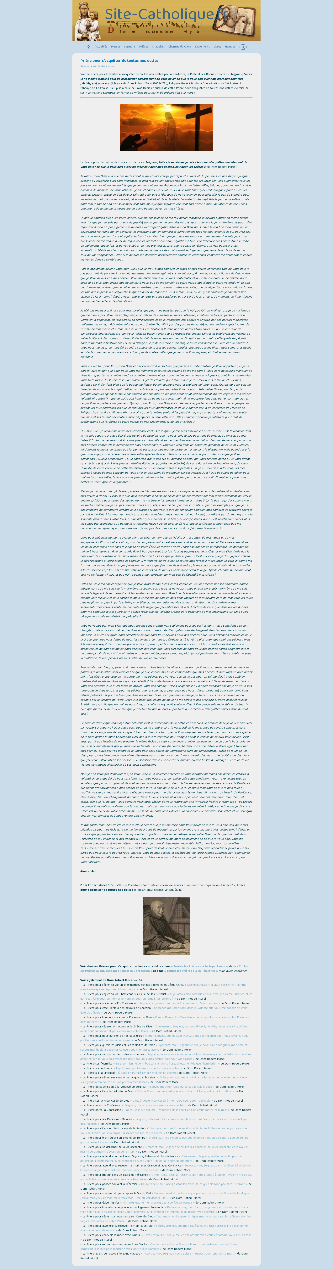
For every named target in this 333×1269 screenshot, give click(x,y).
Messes (115, 47)
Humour (230, 47)
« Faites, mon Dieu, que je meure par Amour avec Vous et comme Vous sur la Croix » (165, 1238)
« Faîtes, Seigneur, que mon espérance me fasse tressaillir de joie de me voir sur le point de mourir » (164, 1228)
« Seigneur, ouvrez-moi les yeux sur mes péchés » (154, 1105)
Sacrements (202, 47)
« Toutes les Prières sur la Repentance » (199, 966)
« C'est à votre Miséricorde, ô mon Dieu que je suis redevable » (171, 1101)
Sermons (129, 47)
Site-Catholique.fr (167, 15)
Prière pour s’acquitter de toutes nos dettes (119, 61)
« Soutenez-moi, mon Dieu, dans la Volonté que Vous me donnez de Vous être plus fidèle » (163, 1011)
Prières (143, 47)
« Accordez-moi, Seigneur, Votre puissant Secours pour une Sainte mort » (188, 1254)
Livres (217, 47)
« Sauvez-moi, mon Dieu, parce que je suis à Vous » (181, 1087)
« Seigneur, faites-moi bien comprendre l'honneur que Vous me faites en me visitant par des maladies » (164, 1122)
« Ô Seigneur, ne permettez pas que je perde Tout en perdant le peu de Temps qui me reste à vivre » (164, 1140)
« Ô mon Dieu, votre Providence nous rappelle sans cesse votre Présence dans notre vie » (164, 1020)
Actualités (101, 47)
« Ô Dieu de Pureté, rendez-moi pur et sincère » (147, 1073)
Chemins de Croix (179, 47)
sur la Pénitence (103, 67)
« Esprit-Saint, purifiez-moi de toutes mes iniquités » (148, 1068)
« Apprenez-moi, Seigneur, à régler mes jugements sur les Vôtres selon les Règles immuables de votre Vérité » (165, 1219)
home (88, 47)
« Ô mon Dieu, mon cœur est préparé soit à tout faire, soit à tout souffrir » (184, 1091)
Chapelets (158, 47)
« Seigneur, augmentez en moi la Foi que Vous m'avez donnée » (178, 1003)
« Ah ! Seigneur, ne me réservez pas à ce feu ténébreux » (157, 1203)
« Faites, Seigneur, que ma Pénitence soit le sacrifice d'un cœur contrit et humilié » (176, 1110)
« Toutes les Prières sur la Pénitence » (191, 971)
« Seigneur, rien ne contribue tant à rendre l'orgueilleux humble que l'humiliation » (166, 1064)
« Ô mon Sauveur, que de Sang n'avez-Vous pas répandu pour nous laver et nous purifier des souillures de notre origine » (164, 1038)
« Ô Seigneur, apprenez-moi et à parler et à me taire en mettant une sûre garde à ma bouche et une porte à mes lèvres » (163, 1080)
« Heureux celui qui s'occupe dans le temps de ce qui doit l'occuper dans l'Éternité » (193, 1184)
